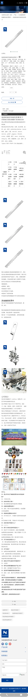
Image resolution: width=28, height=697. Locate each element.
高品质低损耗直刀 (7, 620)
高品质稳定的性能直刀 (8, 616)
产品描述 (5, 114)
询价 (11, 98)
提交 (7, 680)
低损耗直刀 (5, 610)
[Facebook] (2, 644)
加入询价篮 (11, 102)
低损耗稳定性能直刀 (17, 613)
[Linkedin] (6, 644)
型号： (4, 109)
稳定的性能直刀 (15, 610)
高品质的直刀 (6, 613)
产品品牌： (6, 111)
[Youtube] (10, 644)
